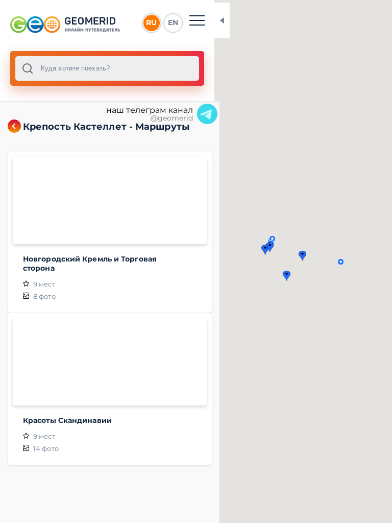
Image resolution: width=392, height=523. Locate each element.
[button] (341, 262)
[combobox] (107, 68)
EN (173, 22)
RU (151, 22)
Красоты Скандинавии (67, 420)
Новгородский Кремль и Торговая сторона (90, 263)
